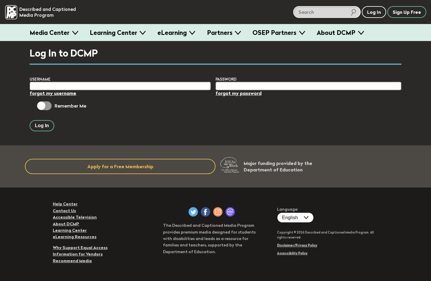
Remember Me (70, 106)
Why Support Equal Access (80, 247)
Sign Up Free (407, 12)
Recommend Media (72, 260)
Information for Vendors (78, 254)
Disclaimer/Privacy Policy (297, 245)
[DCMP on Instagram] (218, 212)
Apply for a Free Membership (120, 166)
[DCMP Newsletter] (230, 212)
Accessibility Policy (292, 253)
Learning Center (113, 32)
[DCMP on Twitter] (193, 212)
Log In (42, 125)
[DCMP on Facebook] (205, 212)
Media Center (49, 32)
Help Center (65, 204)
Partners (220, 32)
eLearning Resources (74, 236)
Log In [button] (374, 12)
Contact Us (64, 210)
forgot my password (239, 93)
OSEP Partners (274, 32)
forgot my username (53, 93)
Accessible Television (75, 217)
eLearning (172, 32)
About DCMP (336, 32)
